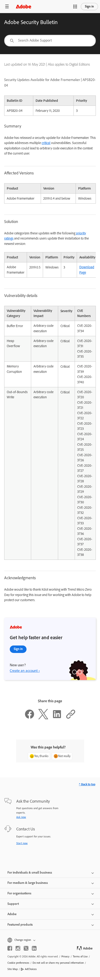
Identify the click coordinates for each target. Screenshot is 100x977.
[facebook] (9, 948)
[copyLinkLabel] (71, 718)
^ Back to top (87, 784)
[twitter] (26, 948)
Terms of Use (80, 956)
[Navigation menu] (7, 6)
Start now (22, 843)
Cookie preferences (18, 962)
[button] (75, 6)
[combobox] (50, 40)
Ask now (21, 817)
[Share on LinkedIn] (57, 718)
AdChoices (31, 969)
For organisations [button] (19, 893)
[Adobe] (23, 6)
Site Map (12, 969)
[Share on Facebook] (29, 718)
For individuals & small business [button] (29, 873)
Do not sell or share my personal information (58, 962)
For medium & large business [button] (27, 883)
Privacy (65, 956)
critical (46, 143)
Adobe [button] (12, 914)
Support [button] (13, 904)
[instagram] (18, 948)
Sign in (89, 6)
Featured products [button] (20, 925)
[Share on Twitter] (43, 718)
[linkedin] (34, 948)
